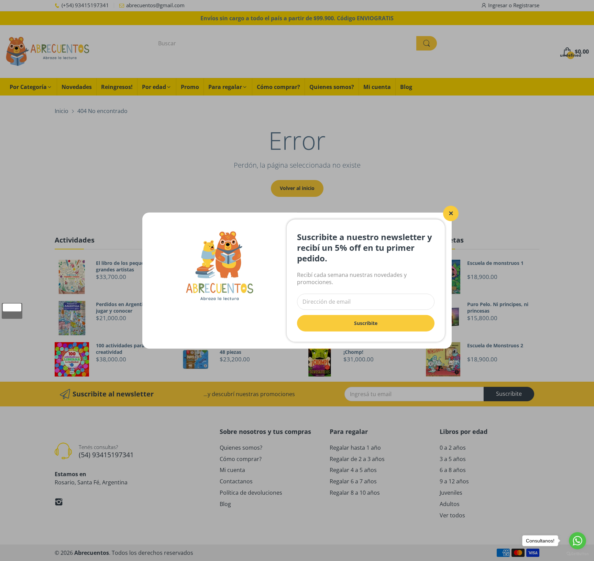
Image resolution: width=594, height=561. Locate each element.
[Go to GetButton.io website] (577, 554)
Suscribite (365, 322)
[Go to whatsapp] (577, 540)
